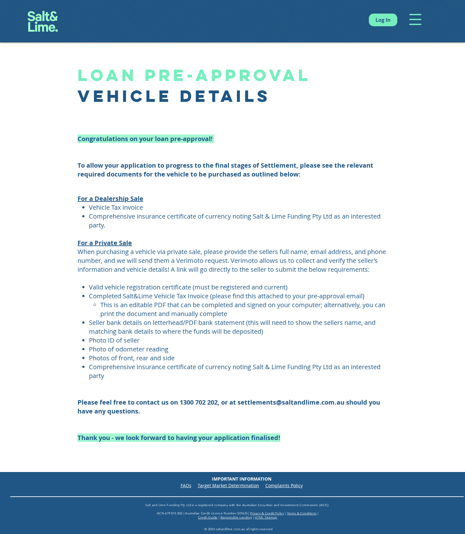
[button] (415, 19)
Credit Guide (208, 517)
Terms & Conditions (301, 513)
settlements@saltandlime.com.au (291, 402)
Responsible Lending (236, 517)
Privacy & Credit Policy (267, 513)
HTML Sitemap (266, 517)
